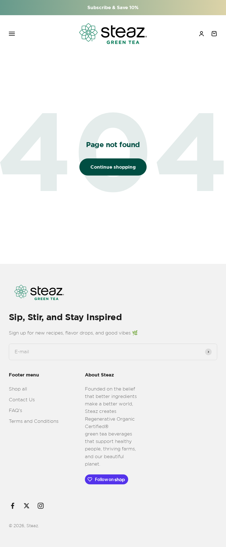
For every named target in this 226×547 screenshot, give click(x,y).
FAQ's (15, 410)
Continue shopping (113, 167)
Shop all (18, 389)
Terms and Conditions (33, 421)
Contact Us (22, 399)
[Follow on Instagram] (40, 505)
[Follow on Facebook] (12, 505)
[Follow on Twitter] (26, 505)
